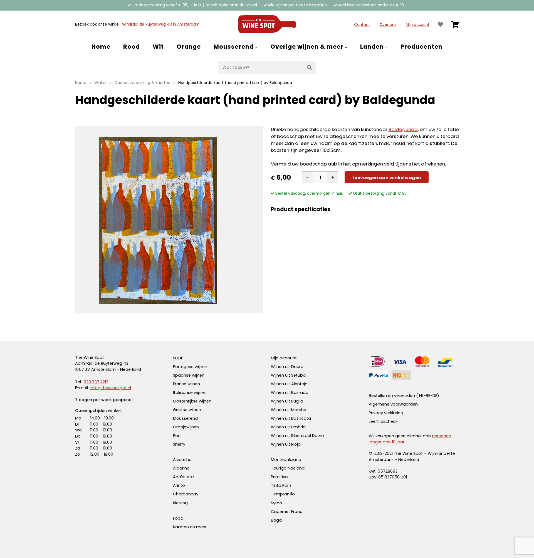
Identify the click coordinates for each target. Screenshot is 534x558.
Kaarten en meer (190, 527)
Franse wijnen (186, 384)
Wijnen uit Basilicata (291, 418)
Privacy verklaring (386, 413)
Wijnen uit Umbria (288, 427)
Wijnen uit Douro (287, 366)
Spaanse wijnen (188, 375)
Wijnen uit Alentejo (289, 384)
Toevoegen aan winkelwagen (386, 177)
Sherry (179, 444)
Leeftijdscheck (383, 421)
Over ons (387, 24)
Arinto (179, 485)
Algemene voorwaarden (393, 404)
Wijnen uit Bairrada (289, 392)
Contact (362, 24)
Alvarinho (182, 459)
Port (177, 435)
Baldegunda (403, 129)
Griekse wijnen (187, 410)
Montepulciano (286, 459)
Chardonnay (185, 494)
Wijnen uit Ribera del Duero (297, 435)
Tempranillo (283, 494)
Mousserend (185, 418)
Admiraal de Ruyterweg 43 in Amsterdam (160, 24)
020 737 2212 (96, 382)
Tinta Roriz (281, 485)
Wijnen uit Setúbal (288, 375)
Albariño (181, 468)
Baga (276, 520)
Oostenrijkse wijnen (192, 401)
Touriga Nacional (288, 468)
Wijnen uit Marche (288, 410)
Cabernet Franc (286, 511)
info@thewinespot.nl (110, 388)
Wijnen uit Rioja (286, 444)
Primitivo (279, 477)
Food (178, 518)
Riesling (180, 503)
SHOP (178, 358)
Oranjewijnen (186, 427)
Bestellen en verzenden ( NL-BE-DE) (404, 395)
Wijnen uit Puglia (287, 401)
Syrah (276, 503)
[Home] (267, 24)
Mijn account (417, 24)
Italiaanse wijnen (189, 392)
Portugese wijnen (190, 366)
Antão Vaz (183, 477)
